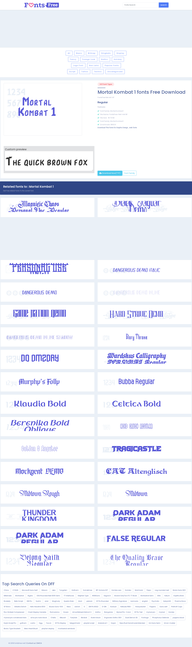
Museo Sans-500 (56, 607)
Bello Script (18, 601)
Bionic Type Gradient (12, 628)
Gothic (104, 59)
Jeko (54, 590)
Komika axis (116, 590)
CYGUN (15, 590)
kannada (134, 601)
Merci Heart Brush (31, 628)
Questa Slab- (69, 601)
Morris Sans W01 (179, 590)
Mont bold (139, 590)
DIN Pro (29, 601)
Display (120, 53)
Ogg (40, 623)
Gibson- (44, 590)
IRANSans (96, 596)
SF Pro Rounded (102, 601)
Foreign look (88, 59)
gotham (23, 623)
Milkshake (7, 596)
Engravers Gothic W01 (112, 617)
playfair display (48, 628)
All (69, 53)
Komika (128, 590)
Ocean (66, 612)
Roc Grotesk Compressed (14, 612)
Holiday (118, 59)
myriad (162, 612)
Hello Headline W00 (37, 607)
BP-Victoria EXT (102, 590)
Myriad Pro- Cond (124, 612)
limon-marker (169, 623)
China (6, 590)
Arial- (80, 601)
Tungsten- (63, 590)
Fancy (73, 59)
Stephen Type (83, 596)
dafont (77, 607)
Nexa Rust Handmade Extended (132, 623)
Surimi (38, 601)
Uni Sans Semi (154, 623)
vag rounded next (162, 590)
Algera (30, 596)
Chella (53, 617)
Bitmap (91, 53)
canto (32, 623)
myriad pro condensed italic (15, 617)
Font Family (129, 173)
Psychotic (155, 601)
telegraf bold (75, 623)
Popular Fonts (112, 65)
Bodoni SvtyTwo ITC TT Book (125, 596)
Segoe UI (107, 596)
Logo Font (78, 65)
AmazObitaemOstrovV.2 (81, 612)
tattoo (84, 71)
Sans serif (163, 607)
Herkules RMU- (126, 607)
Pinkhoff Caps (176, 607)
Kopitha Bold (179, 596)
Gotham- (75, 590)
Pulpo (149, 590)
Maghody (56, 601)
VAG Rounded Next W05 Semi (48, 596)
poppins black (178, 617)
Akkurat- (63, 617)
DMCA (39, 643)
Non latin (94, 65)
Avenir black (95, 617)
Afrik (159, 596)
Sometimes (87, 590)
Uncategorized (115, 71)
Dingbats (106, 53)
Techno (98, 71)
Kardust (113, 607)
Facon (48, 623)
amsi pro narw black (38, 617)
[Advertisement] (96, 29)
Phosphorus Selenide (160, 617)
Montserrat (19, 596)
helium (167, 596)
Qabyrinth (167, 601)
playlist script (89, 623)
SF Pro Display (60, 623)
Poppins (153, 607)
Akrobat (84, 617)
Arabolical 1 (102, 623)
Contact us (31, 643)
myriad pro (150, 612)
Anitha (97, 612)
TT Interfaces (69, 596)
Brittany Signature (119, 601)
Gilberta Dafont (20, 607)
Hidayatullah (140, 607)
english (145, 601)
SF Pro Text (138, 612)
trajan (113, 623)
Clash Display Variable (37, 612)
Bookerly (7, 601)
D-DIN (104, 607)
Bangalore (108, 612)
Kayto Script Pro (10, 623)
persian (89, 601)
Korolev (171, 612)
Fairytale (73, 617)
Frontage (145, 617)
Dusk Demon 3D (131, 617)
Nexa (69, 607)
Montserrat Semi (147, 596)
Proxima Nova (180, 601)
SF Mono (7, 607)
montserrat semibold (66, 628)
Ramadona (54, 612)
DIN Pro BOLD (93, 607)
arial (46, 601)
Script (72, 71)
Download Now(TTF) (111, 173)
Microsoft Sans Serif (30, 590)
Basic (79, 53)
